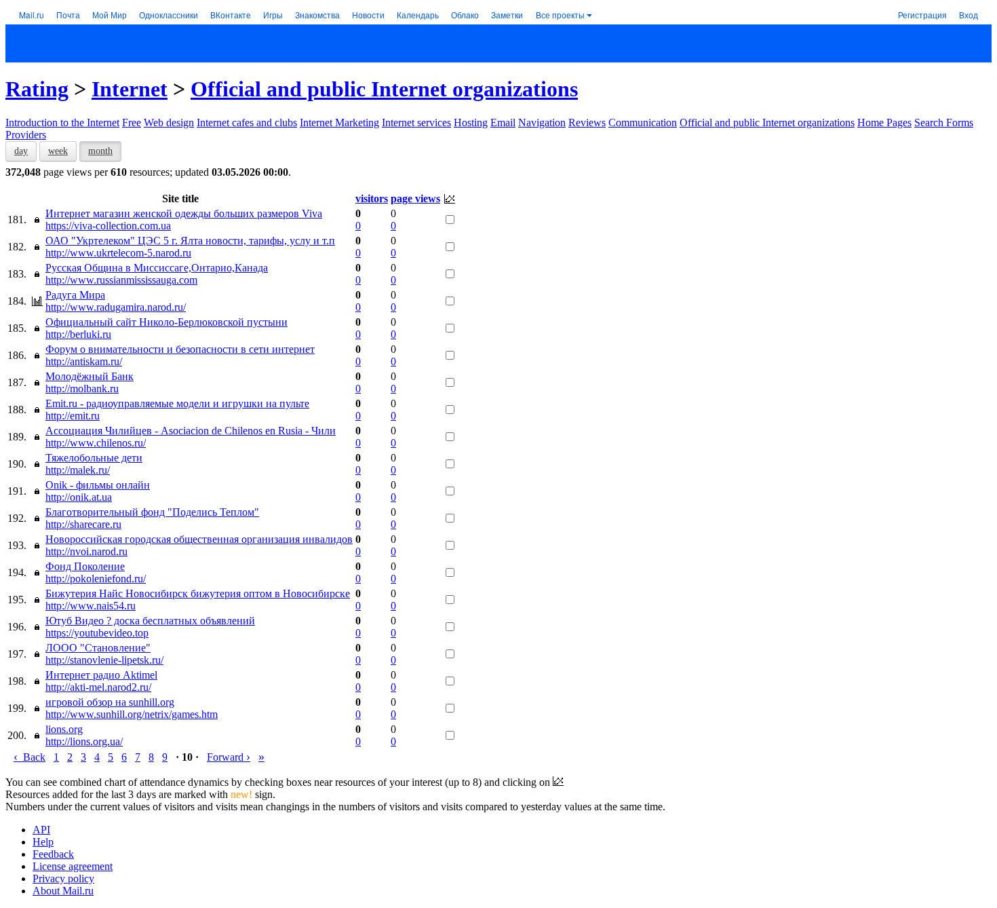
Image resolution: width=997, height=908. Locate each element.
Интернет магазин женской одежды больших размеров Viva (183, 213)
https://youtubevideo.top (97, 633)
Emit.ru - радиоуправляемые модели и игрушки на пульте (177, 403)
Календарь (418, 14)
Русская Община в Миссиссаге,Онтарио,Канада (156, 267)
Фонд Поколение (85, 566)
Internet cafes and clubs (247, 122)
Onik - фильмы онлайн (97, 485)
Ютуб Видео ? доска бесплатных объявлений (150, 620)
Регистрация (922, 14)
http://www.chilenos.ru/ (95, 443)
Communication (642, 122)
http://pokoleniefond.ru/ (95, 578)
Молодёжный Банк (89, 376)
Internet (130, 89)
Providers (25, 134)
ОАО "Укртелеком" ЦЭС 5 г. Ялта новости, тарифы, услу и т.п (190, 240)
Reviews (587, 122)
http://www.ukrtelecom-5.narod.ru (118, 253)
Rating (37, 89)
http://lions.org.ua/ (84, 741)
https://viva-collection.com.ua (108, 225)
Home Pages (884, 122)
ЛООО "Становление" (98, 648)
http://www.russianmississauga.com (121, 280)
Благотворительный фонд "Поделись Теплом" (152, 512)
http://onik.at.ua (78, 497)
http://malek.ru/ (77, 470)
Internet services (416, 122)
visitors (371, 198)
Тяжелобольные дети (93, 458)
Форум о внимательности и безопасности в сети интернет (180, 349)
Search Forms (943, 122)
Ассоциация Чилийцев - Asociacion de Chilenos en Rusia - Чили (190, 430)
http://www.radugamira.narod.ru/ (115, 307)
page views (415, 198)
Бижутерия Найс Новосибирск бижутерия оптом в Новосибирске (197, 593)
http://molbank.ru (82, 388)
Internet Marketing (339, 122)
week (58, 151)
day (21, 151)
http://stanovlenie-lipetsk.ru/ (104, 660)
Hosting (471, 122)
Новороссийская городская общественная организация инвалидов (199, 539)
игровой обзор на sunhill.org (109, 702)
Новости (368, 14)
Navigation (542, 122)
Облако (465, 14)
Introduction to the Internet (62, 122)
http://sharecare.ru (83, 524)
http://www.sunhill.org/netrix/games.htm (131, 714)
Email (502, 122)
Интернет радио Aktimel (101, 675)
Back (29, 757)
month (100, 151)
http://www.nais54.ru (90, 605)
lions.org (64, 729)
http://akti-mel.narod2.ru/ (98, 687)
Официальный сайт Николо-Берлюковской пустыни (166, 322)
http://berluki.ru (78, 334)
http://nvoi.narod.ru (86, 551)
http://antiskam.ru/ (83, 361)
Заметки (507, 14)
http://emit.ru (72, 415)
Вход (968, 14)
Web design (169, 122)
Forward (228, 757)
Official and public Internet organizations (384, 89)
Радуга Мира (75, 295)
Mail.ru (31, 14)
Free (131, 122)
